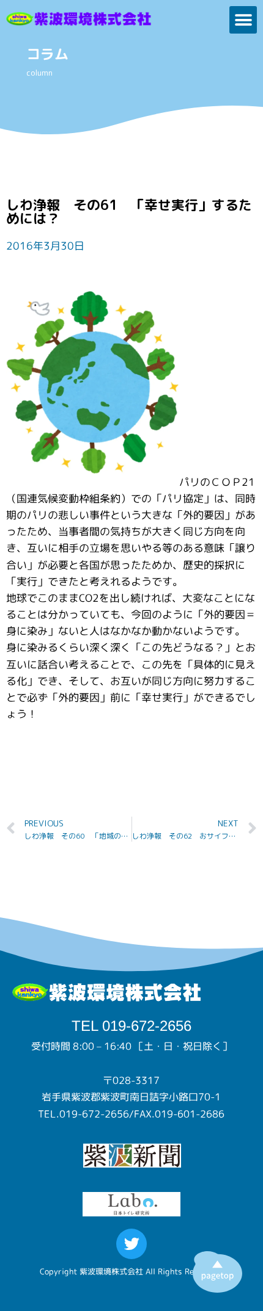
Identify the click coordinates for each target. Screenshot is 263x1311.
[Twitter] (131, 1244)
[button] (243, 20)
